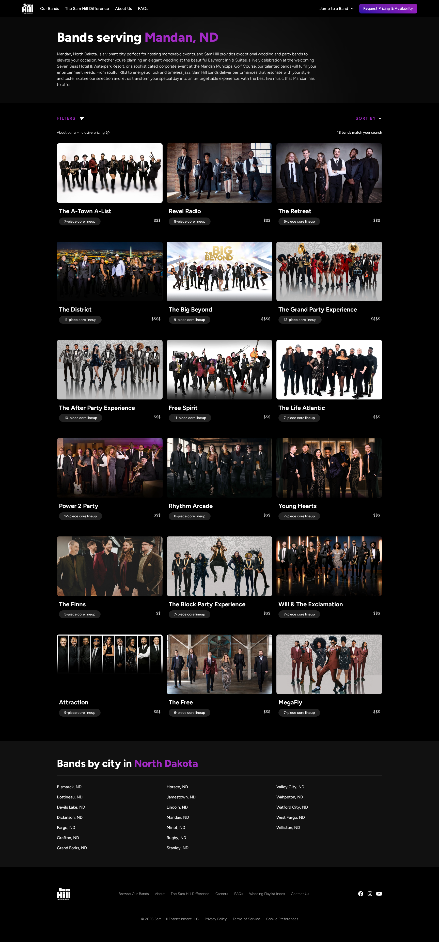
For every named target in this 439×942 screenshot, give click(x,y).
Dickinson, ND (70, 817)
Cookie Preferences (282, 919)
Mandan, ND (178, 817)
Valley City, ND (290, 786)
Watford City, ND (292, 807)
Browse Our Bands (134, 894)
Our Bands (49, 8)
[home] (27, 9)
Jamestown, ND (181, 797)
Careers (221, 894)
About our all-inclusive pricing (81, 132)
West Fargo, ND (290, 817)
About (160, 894)
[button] (337, 9)
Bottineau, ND (70, 797)
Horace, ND (177, 786)
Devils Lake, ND (71, 807)
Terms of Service (246, 919)
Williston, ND (288, 827)
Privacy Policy (216, 919)
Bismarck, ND (69, 786)
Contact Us (300, 894)
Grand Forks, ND (72, 847)
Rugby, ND (176, 837)
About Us (123, 8)
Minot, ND (176, 827)
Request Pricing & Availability (388, 8)
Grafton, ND (68, 837)
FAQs (143, 8)
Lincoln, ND (177, 807)
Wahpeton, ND (289, 797)
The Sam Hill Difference (87, 8)
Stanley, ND (178, 847)
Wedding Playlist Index (267, 894)
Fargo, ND (66, 827)
